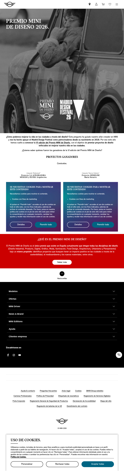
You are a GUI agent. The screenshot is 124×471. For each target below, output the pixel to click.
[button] (96, 4)
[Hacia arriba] (62, 273)
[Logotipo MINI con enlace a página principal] (62, 421)
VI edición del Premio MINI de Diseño (53, 143)
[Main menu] (116, 4)
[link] (89, 4)
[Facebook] (8, 355)
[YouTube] (20, 355)
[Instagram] (14, 355)
